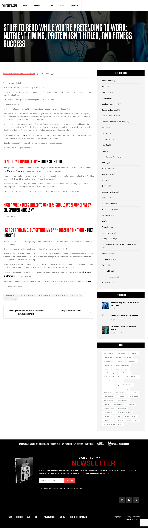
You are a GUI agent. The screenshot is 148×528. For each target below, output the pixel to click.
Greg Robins (108, 392)
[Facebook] (129, 500)
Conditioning (107, 98)
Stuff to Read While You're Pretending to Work (19, 74)
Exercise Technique (109, 116)
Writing (104, 265)
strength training (132, 420)
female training (128, 385)
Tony (54, 74)
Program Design (108, 209)
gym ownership (121, 392)
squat (118, 416)
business (105, 86)
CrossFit (106, 369)
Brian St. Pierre (10, 295)
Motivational (106, 168)
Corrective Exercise (109, 110)
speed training (107, 233)
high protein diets (61, 295)
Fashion (105, 127)
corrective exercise (122, 365)
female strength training (111, 385)
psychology (106, 215)
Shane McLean (108, 412)
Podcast (131, 404)
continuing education (110, 104)
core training (108, 365)
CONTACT (74, 5)
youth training (107, 283)
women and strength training (113, 424)
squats (106, 420)
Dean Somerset (125, 373)
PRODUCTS (38, 5)
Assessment (107, 80)
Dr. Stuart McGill (109, 377)
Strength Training (108, 239)
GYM (62, 5)
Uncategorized (107, 259)
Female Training (108, 139)
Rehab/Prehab (107, 227)
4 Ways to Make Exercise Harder (71, 310)
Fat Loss (105, 133)
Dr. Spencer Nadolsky (27, 295)
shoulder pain (108, 416)
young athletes (107, 271)
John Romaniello (109, 396)
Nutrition (105, 180)
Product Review (108, 203)
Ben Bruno (134, 353)
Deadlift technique (109, 373)
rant (103, 221)
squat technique (117, 420)
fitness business (45, 295)
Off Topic (105, 186)
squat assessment (130, 416)
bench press (108, 357)
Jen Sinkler (133, 392)
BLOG (51, 5)
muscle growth (107, 174)
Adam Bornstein (109, 353)
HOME (25, 5)
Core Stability (132, 361)
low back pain (134, 396)
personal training (108, 192)
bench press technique (123, 357)
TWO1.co (136, 519)
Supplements (107, 253)
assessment (122, 353)
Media (104, 151)
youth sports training (110, 277)
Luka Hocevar (76, 295)
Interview (105, 145)
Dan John (116, 369)
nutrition (106, 404)
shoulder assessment (124, 412)
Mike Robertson (109, 400)
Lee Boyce (122, 396)
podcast (105, 198)
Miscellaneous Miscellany (111, 157)
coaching (105, 92)
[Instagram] (122, 500)
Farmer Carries (108, 381)
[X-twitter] (136, 500)
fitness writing (123, 388)
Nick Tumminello (123, 400)
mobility (105, 162)
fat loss (120, 381)
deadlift (126, 369)
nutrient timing (11, 299)
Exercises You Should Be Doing (114, 121)
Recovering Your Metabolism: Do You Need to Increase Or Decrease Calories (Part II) (26, 312)
